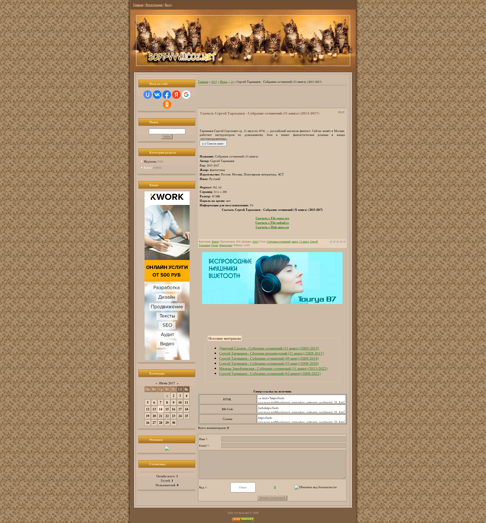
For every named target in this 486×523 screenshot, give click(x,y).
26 (147, 422)
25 (186, 416)
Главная (138, 5)
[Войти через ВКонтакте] (157, 94)
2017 (214, 82)
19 (147, 416)
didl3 (255, 241)
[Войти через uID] (147, 94)
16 (173, 409)
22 (167, 416)
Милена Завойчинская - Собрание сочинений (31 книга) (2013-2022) (273, 368)
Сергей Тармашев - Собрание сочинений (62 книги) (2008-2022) (270, 373)
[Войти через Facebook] (167, 94)
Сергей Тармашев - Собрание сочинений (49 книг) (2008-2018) (269, 358)
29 (167, 422)
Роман (214, 245)
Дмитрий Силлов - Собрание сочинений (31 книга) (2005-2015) (269, 348)
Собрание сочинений (279, 241)
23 (173, 416)
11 (186, 402)
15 (167, 409)
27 (154, 422)
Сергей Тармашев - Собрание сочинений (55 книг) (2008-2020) (269, 363)
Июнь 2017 (167, 383)
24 (180, 416)
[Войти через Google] (186, 94)
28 (160, 422)
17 (180, 409)
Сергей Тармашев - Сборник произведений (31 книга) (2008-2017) (271, 353)
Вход (168, 5)
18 (186, 409)
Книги (148, 167)
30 (173, 422)
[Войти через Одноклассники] (167, 104)
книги (295, 241)
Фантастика (225, 245)
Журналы (150, 161)
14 (160, 409)
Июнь (224, 82)
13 (154, 409)
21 (160, 416)
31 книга (304, 241)
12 (147, 409)
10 (180, 402)
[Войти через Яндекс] (176, 94)
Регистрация (154, 5)
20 (154, 416)
